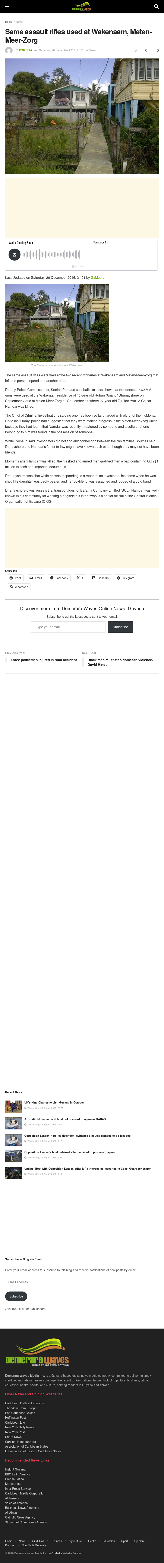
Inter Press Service (18, 1488)
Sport (124, 1541)
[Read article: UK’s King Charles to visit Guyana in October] (13, 1107)
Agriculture (75, 1541)
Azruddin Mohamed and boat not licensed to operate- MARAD (65, 1119)
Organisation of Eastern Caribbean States (33, 1451)
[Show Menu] (7, 6)
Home (8, 21)
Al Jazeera (12, 1498)
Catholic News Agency (20, 1517)
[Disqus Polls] (82, 733)
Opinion (139, 1541)
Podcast (10, 1545)
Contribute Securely (34, 1545)
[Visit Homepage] (81, 6)
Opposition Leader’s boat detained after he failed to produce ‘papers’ (70, 1152)
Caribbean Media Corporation (25, 1493)
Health (92, 1541)
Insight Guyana (15, 1469)
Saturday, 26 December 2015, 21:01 (61, 50)
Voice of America (16, 1503)
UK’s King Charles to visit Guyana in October (54, 1102)
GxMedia (25, 50)
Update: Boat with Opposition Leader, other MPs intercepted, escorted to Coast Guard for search (87, 1168)
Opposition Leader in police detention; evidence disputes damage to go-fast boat (77, 1135)
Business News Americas (22, 1507)
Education (108, 1541)
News (19, 21)
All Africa (11, 1512)
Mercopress (13, 1483)
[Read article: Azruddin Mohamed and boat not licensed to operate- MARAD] (13, 1123)
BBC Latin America (18, 1474)
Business (56, 1541)
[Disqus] (82, 845)
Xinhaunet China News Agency (26, 1522)
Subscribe (120, 626)
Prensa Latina (14, 1479)
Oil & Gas (38, 1541)
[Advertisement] (82, 208)
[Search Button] (156, 6)
